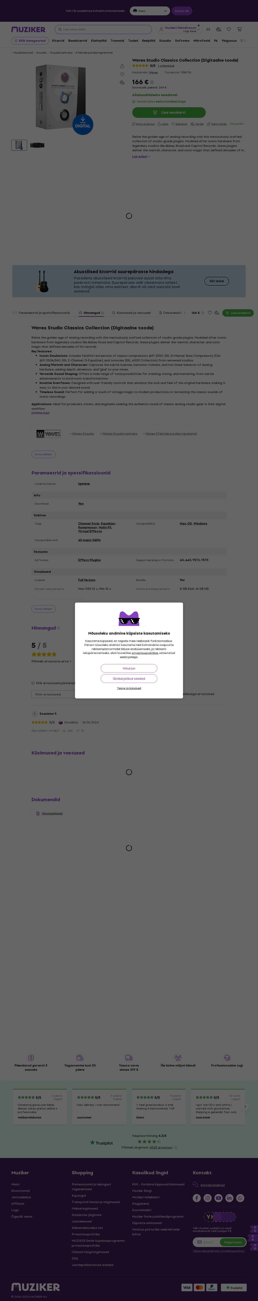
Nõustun (129, 668)
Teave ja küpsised (129, 688)
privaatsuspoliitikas (145, 653)
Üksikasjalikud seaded (129, 678)
